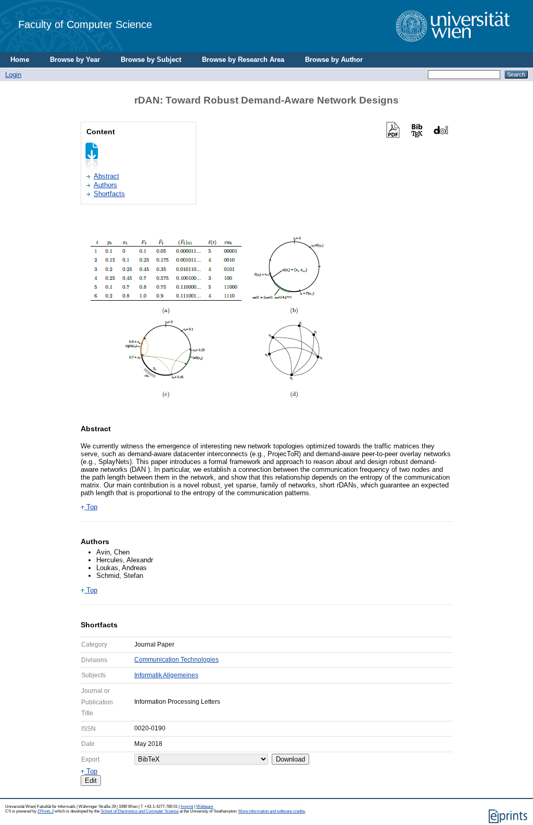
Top (90, 507)
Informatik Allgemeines (166, 675)
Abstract (106, 176)
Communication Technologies (176, 659)
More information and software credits (271, 811)
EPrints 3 (45, 811)
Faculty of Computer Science (85, 24)
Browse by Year (75, 59)
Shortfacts (109, 194)
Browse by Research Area (243, 59)
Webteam (204, 806)
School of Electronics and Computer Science (139, 811)
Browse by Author (334, 59)
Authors (105, 185)
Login (13, 75)
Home (19, 59)
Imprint (187, 806)
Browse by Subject (151, 59)
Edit (91, 780)
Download (290, 759)
